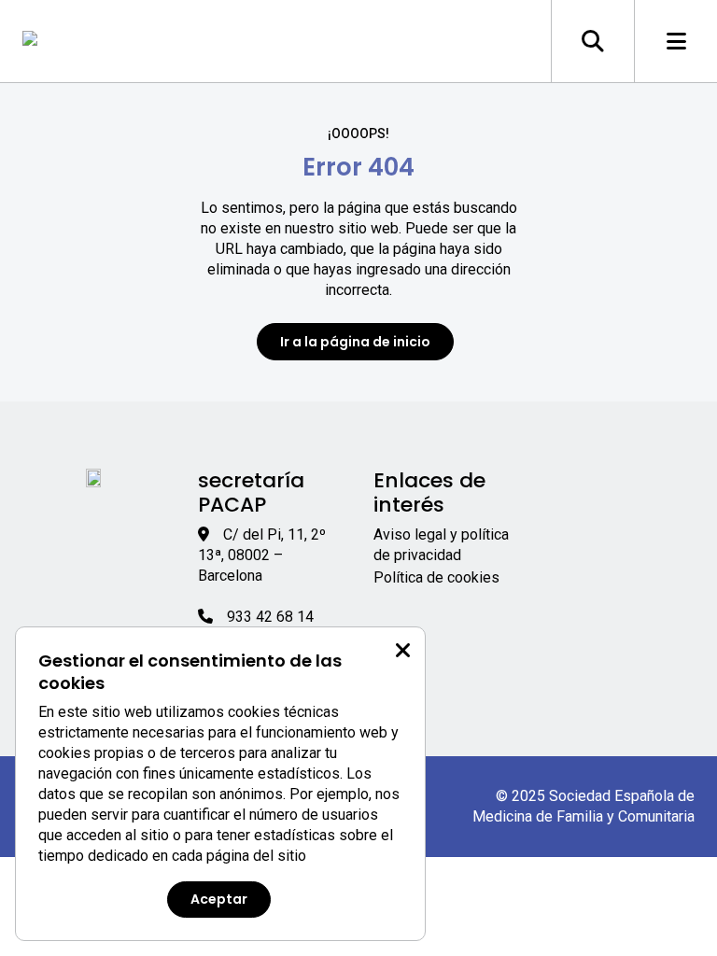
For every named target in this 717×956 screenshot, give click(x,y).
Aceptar (218, 899)
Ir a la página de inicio (355, 341)
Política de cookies (436, 577)
